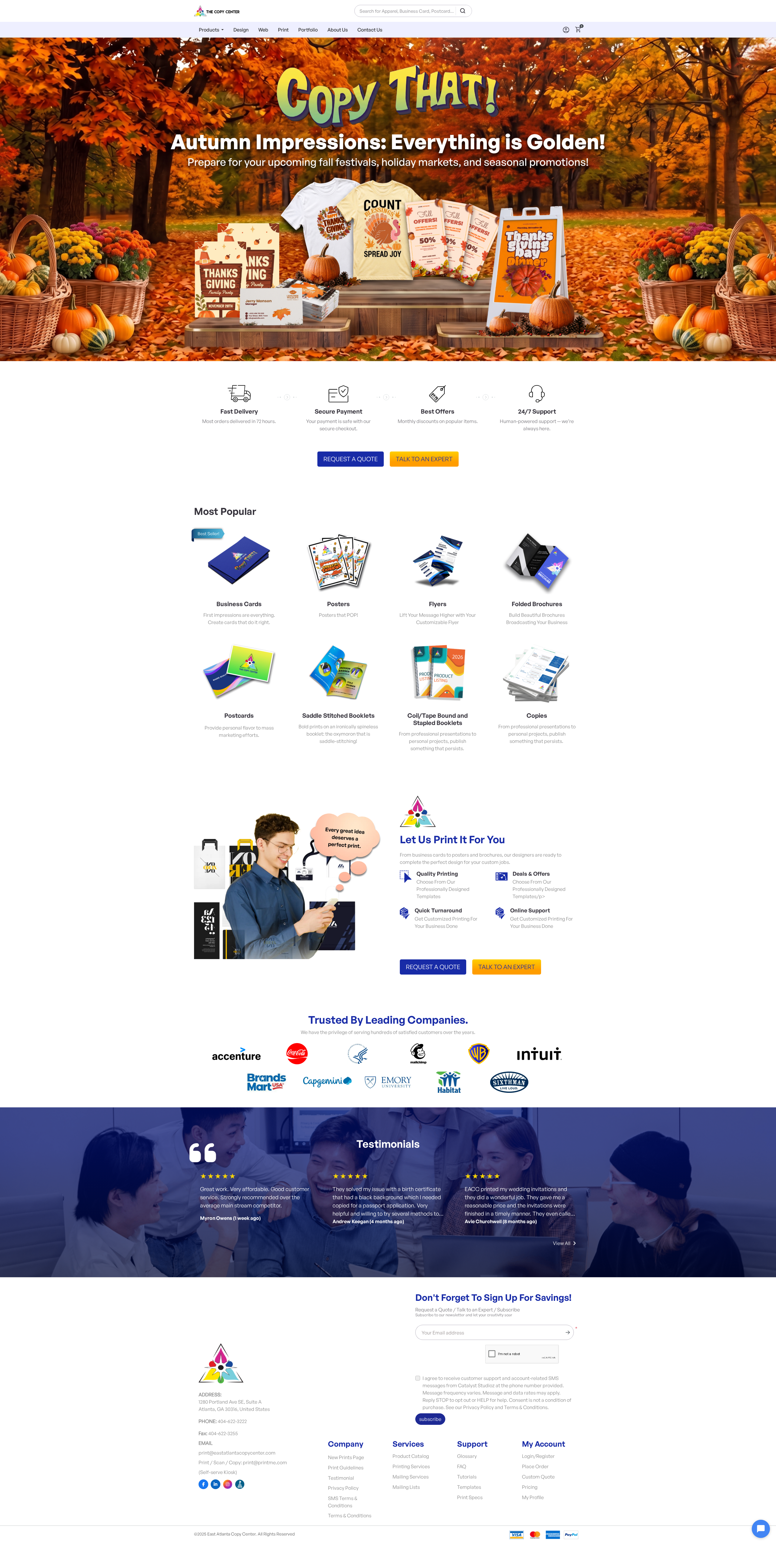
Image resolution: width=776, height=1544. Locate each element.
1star (203, 1176)
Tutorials (467, 1477)
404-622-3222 (232, 1421)
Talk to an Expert (424, 459)
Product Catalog (411, 1456)
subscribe (430, 1419)
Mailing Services (411, 1477)
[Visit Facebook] (203, 1484)
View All (561, 1243)
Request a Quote (350, 459)
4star (225, 1176)
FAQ (461, 1466)
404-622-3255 (223, 1433)
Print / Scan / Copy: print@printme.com (243, 1462)
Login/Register (538, 1456)
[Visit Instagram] (227, 1484)
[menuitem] (211, 29)
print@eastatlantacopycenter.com (237, 1453)
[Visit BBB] (240, 1484)
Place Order (535, 1466)
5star (232, 1176)
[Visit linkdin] (215, 1484)
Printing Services (411, 1466)
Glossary (467, 1456)
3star (218, 1176)
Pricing (529, 1487)
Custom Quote (538, 1477)
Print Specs (470, 1497)
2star (211, 1176)
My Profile (533, 1497)
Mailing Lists (406, 1487)
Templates (469, 1487)
